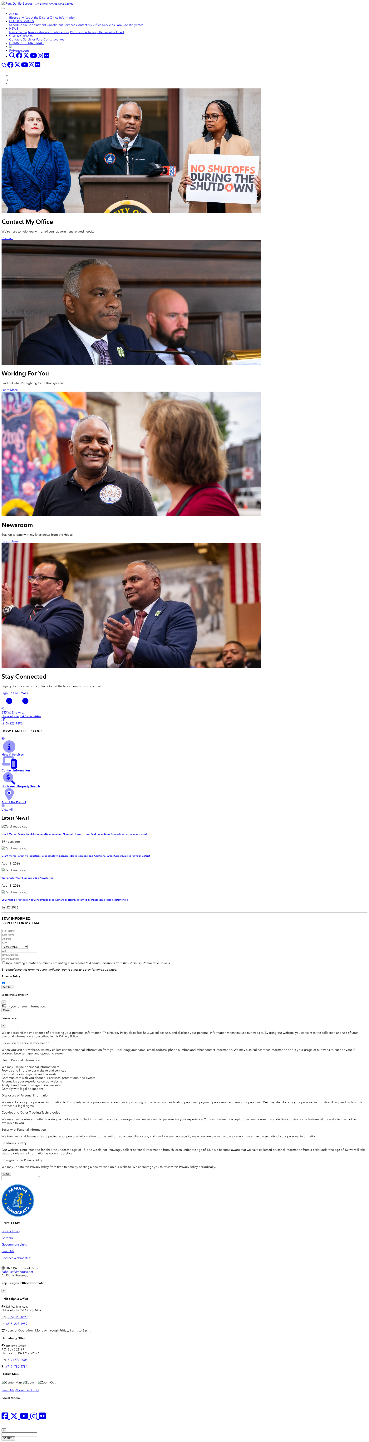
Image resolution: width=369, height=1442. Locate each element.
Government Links (14, 1244)
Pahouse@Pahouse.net (17, 1272)
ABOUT (14, 14)
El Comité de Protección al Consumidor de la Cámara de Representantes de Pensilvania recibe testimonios (65, 899)
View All (7, 809)
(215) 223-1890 (17, 1317)
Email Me (8, 1251)
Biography (16, 17)
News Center (18, 32)
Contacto (15, 39)
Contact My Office (88, 25)
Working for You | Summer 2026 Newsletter (27, 877)
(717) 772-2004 (17, 1360)
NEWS (13, 28)
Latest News (10, 541)
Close (6, 1010)
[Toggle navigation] (3, 8)
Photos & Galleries (83, 32)
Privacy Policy (11, 976)
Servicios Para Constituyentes (122, 25)
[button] (10, 700)
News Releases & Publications (48, 32)
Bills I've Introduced (110, 32)
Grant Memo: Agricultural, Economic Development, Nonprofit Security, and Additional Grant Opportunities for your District (74, 834)
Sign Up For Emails (15, 693)
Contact (7, 238)
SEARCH (8, 1438)
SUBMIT (8, 987)
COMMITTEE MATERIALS (26, 43)
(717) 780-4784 (16, 1366)
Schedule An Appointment (27, 25)
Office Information (63, 17)
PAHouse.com (19, 50)
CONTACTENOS (21, 36)
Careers (7, 1238)
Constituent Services (61, 25)
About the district (27, 1390)
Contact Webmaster (16, 1258)
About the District (37, 17)
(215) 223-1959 (16, 1324)
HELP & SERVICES (21, 21)
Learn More (10, 390)
